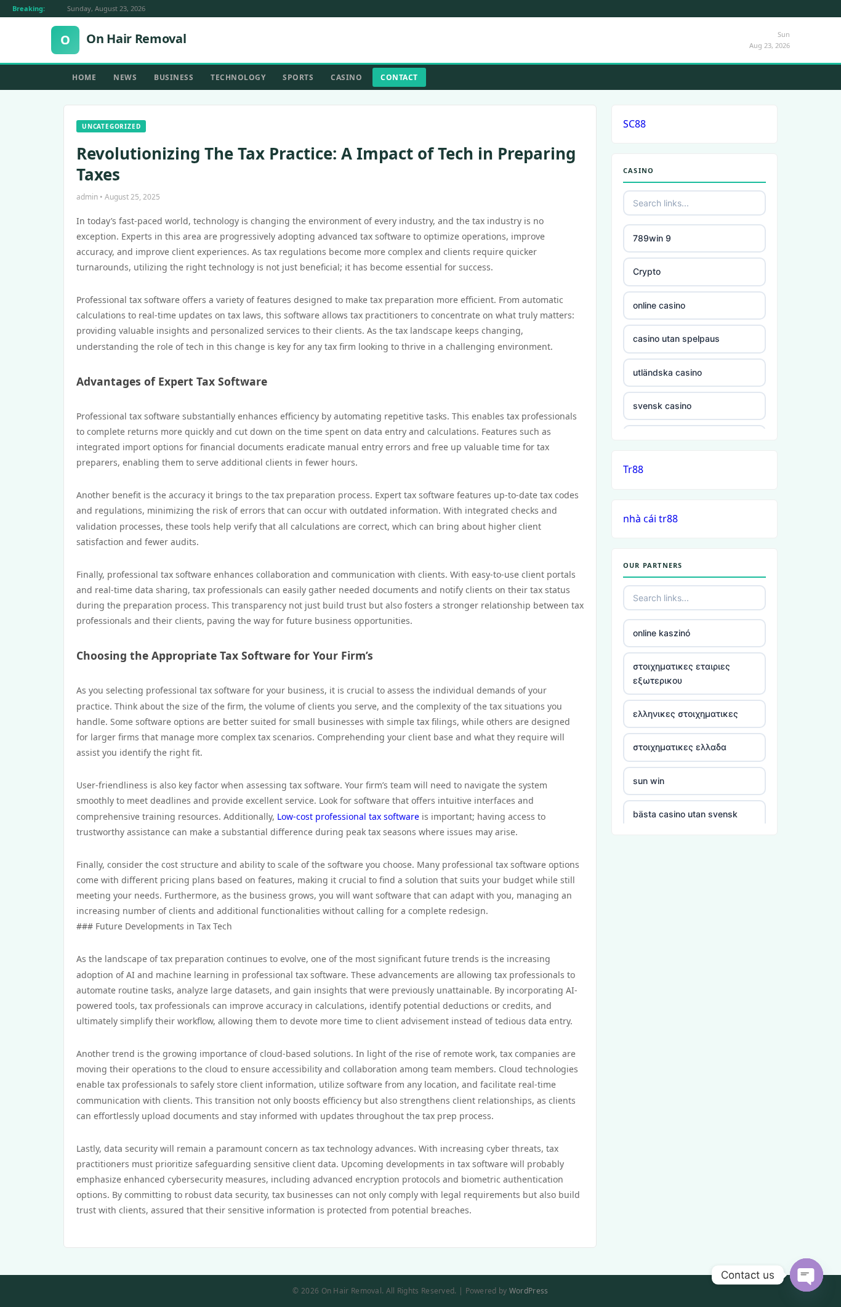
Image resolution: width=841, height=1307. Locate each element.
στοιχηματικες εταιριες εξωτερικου (681, 673)
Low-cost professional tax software (348, 816)
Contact (399, 77)
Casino (346, 77)
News (125, 77)
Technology (238, 77)
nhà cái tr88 (650, 518)
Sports (298, 77)
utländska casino (667, 372)
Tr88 (633, 469)
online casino (659, 305)
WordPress (529, 1290)
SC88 (634, 124)
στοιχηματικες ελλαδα (679, 747)
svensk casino (662, 405)
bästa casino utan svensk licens (685, 821)
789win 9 (652, 238)
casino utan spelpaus (676, 338)
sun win (648, 780)
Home (84, 77)
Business (173, 77)
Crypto (647, 271)
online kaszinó (661, 633)
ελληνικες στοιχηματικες (685, 713)
